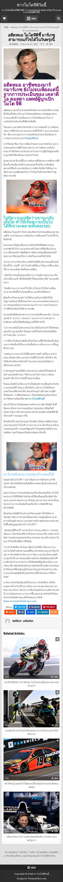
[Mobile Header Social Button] (4, 18)
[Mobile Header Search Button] (58, 18)
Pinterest (50, 607)
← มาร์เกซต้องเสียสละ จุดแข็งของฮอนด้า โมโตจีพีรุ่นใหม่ (28, 856)
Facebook (35, 607)
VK (23, 612)
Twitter (21, 607)
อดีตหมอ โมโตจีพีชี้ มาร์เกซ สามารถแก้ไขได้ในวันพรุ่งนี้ (31, 37)
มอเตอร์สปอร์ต (32, 30)
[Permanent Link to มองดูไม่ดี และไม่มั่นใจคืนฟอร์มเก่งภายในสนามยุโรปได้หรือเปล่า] (31, 708)
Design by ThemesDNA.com (31, 878)
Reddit (12, 612)
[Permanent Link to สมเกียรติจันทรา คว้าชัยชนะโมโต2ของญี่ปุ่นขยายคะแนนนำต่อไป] (31, 658)
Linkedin (44, 612)
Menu (33, 18)
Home (6, 27)
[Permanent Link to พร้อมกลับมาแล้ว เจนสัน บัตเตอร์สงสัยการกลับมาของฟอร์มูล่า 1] (31, 812)
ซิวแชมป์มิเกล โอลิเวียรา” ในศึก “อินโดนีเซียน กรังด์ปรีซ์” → (33, 852)
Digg (32, 612)
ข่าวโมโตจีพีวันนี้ (31, 5)
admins (15, 44)
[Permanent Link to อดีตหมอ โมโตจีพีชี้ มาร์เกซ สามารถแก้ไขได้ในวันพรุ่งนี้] (31, 63)
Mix (55, 612)
